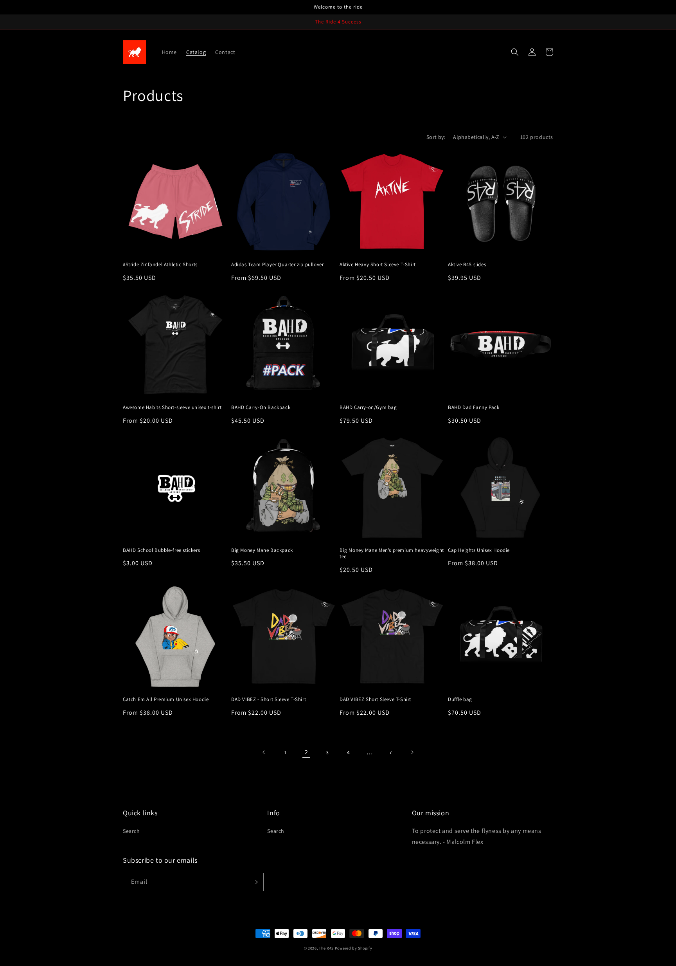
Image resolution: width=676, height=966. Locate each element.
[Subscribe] (254, 882)
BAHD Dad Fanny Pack (473, 407)
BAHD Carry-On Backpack (260, 407)
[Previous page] (264, 752)
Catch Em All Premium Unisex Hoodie (166, 699)
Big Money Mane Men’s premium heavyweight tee (392, 553)
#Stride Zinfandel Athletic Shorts (160, 264)
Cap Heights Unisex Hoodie (479, 550)
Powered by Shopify (353, 948)
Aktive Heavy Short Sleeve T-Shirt (378, 264)
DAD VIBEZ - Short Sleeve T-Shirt (268, 699)
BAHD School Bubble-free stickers (161, 550)
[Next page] (412, 752)
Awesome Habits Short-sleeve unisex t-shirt (172, 407)
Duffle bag (460, 699)
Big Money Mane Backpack (262, 550)
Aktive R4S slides (467, 264)
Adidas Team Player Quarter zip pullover (277, 264)
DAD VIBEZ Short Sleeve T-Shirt (375, 699)
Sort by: (435, 137)
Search (131, 830)
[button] (514, 52)
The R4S (326, 948)
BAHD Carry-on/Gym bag (368, 407)
